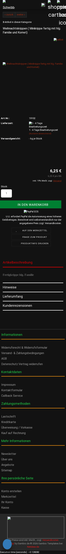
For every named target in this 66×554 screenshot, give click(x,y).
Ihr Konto (7, 502)
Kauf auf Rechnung (13, 433)
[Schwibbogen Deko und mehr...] (7, 4)
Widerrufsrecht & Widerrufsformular (24, 347)
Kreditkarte (8, 422)
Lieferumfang (13, 296)
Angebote (7, 465)
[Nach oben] (10, 548)
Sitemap (6, 470)
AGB (4, 358)
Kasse (5, 507)
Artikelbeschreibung (17, 262)
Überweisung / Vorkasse (16, 427)
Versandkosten (50, 540)
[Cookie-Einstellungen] (7, 544)
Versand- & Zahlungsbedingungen (22, 353)
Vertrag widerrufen (31, 364)
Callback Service (12, 395)
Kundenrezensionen (17, 305)
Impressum (8, 384)
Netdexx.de (33, 546)
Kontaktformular (12, 390)
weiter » (21, 14)
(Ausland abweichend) (40, 133)
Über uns (6, 459)
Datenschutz (9, 364)
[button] (3, 193)
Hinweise (9, 287)
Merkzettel (8, 496)
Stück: (4, 186)
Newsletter (8, 454)
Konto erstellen (11, 491)
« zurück (9, 14)
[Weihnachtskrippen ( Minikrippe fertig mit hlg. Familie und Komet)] (33, 65)
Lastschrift (8, 416)
